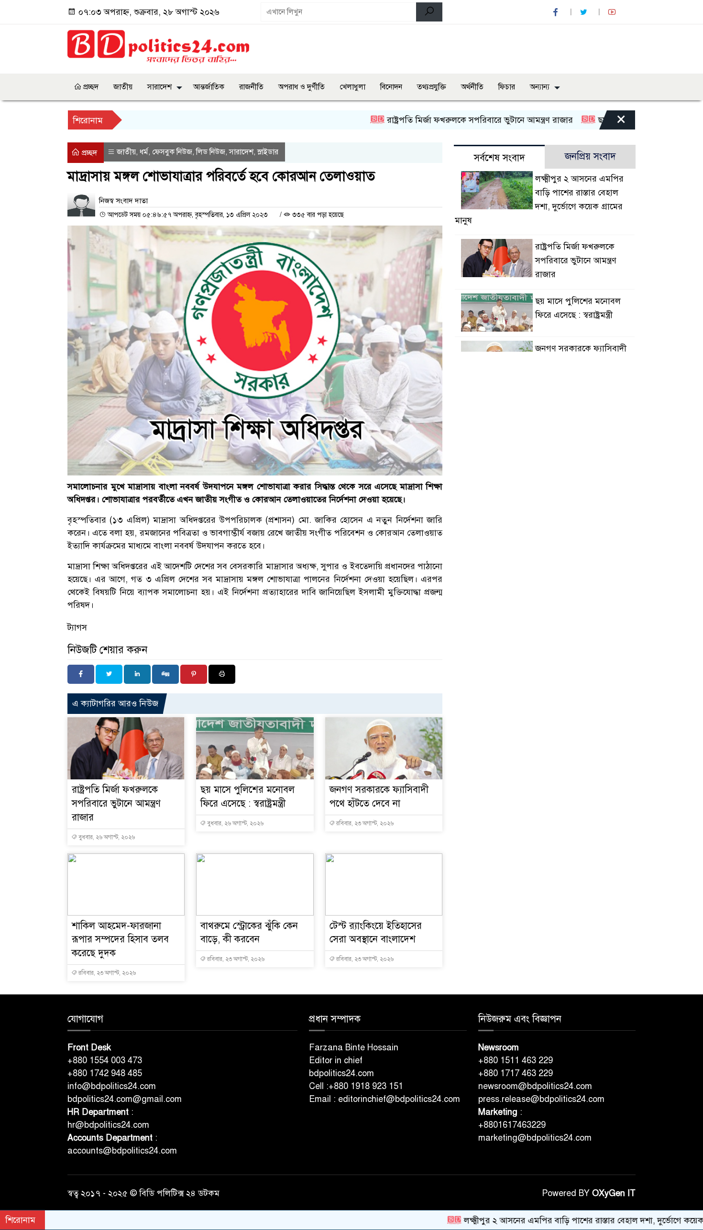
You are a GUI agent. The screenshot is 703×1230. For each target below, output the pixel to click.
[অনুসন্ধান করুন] (429, 12)
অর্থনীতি (472, 87)
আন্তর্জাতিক (208, 87)
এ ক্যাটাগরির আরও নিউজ (115, 703)
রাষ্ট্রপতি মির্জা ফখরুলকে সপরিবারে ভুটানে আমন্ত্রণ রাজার (440, 120)
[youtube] (613, 12)
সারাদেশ (159, 87)
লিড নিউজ (210, 152)
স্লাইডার (267, 152)
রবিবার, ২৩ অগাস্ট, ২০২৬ (364, 823)
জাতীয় (122, 87)
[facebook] (556, 12)
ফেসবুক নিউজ (172, 152)
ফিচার (506, 87)
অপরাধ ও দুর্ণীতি (301, 87)
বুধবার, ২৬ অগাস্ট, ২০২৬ (106, 837)
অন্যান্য (539, 87)
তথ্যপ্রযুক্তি (431, 87)
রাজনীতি (251, 87)
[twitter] (585, 12)
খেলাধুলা (352, 87)
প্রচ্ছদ (90, 87)
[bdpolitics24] (158, 47)
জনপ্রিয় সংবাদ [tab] (590, 156)
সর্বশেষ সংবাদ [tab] (499, 158)
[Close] (612, 122)
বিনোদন (391, 87)
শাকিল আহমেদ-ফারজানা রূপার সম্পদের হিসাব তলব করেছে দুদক (120, 940)
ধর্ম (144, 152)
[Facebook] (80, 674)
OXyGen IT (614, 1193)
